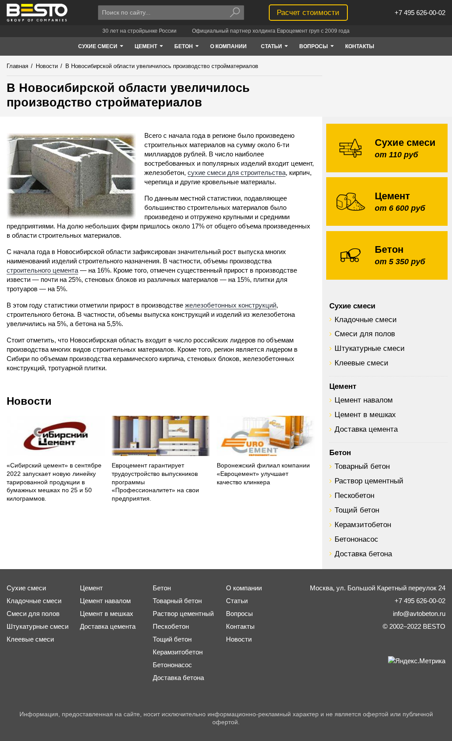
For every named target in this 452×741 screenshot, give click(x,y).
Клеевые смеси (361, 363)
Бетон (340, 452)
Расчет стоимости (308, 12)
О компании (244, 588)
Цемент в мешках (365, 414)
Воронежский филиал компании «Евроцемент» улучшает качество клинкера (263, 474)
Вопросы (239, 613)
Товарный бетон (362, 466)
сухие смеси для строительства (237, 172)
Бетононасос (356, 539)
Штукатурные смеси (370, 348)
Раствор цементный (369, 481)
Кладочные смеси (366, 319)
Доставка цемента (366, 429)
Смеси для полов (365, 334)
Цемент (342, 386)
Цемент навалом (364, 400)
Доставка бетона (363, 554)
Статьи (237, 600)
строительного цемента (42, 270)
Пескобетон (354, 495)
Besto (37, 13)
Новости (29, 401)
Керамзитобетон (363, 524)
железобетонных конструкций (230, 305)
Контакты (240, 626)
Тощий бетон (357, 510)
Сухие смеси (352, 306)
